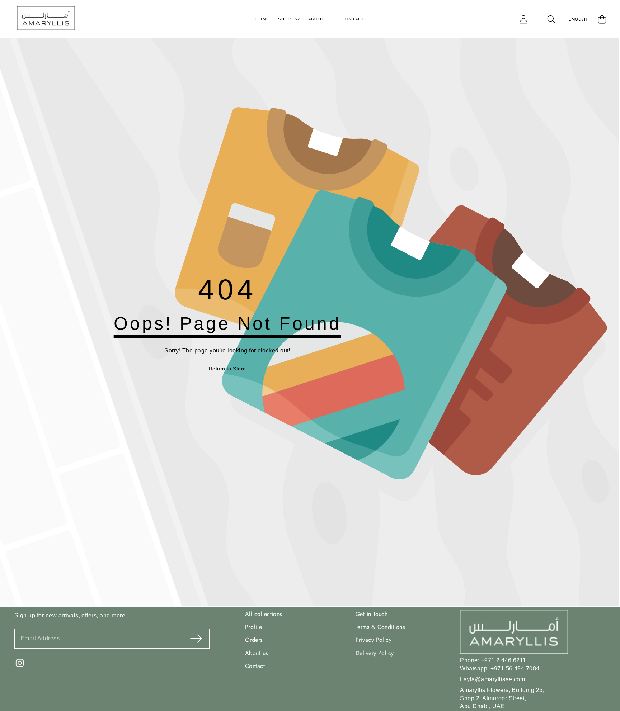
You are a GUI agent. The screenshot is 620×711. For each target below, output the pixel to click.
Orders (254, 640)
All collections (263, 614)
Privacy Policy (374, 640)
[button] (551, 19)
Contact (255, 666)
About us (256, 653)
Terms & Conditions (380, 627)
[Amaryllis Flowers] (46, 19)
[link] (227, 369)
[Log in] (523, 19)
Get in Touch (372, 614)
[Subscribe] (196, 639)
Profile (253, 627)
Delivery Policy (375, 653)
